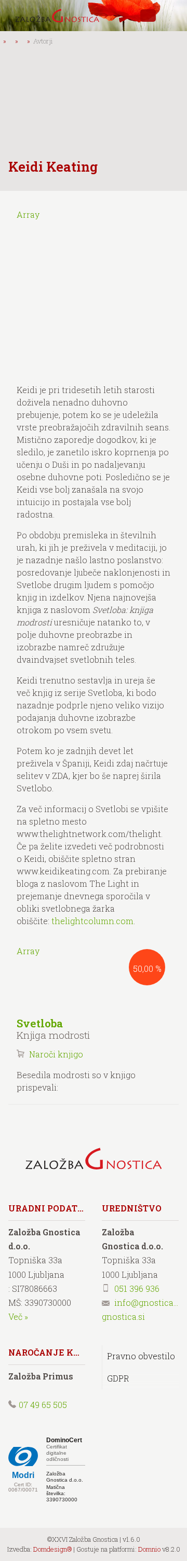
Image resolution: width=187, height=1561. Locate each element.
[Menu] (171, 15)
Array (28, 214)
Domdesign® (52, 1549)
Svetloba (40, 1023)
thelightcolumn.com (92, 920)
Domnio (149, 1549)
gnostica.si (123, 1316)
